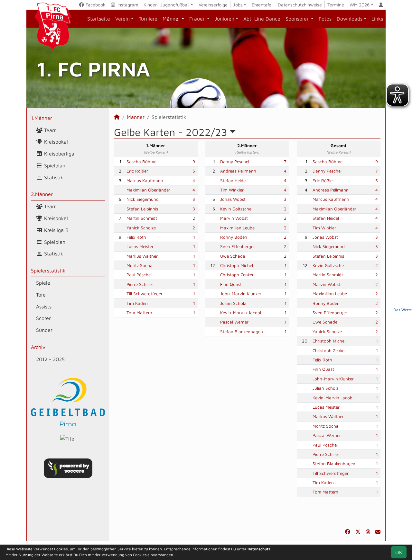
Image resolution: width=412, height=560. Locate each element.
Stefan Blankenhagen (241, 331)
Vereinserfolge (213, 4)
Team (49, 130)
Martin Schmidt (141, 218)
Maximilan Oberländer (148, 189)
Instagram (127, 4)
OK (398, 552)
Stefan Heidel (233, 180)
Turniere (148, 19)
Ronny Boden (233, 237)
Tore (41, 295)
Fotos (325, 19)
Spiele (43, 283)
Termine (335, 4)
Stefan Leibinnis (142, 208)
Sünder (44, 330)
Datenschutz (259, 549)
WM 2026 (360, 4)
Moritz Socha (139, 265)
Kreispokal (55, 142)
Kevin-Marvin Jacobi (240, 312)
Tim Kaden (137, 303)
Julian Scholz (233, 303)
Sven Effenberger (237, 246)
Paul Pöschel (139, 274)
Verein (122, 19)
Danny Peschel (234, 161)
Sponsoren (298, 19)
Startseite (98, 19)
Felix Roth (136, 237)
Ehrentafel (262, 4)
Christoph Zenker (237, 274)
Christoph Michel (236, 265)
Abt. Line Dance (261, 19)
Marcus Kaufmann (144, 180)
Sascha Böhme (141, 161)
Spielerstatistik (48, 270)
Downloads (349, 19)
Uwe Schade (232, 256)
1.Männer (41, 118)
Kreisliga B (55, 230)
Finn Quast (231, 284)
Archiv (38, 347)
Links (377, 19)
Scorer (43, 318)
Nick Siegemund (142, 199)
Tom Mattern (139, 312)
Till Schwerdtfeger (144, 293)
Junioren (224, 19)
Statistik (52, 177)
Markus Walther (142, 256)
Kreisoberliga (58, 153)
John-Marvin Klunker (240, 293)
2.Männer (42, 194)
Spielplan (53, 165)
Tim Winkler (232, 189)
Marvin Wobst (234, 218)
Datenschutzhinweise (300, 4)
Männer (171, 19)
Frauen (197, 19)
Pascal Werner (234, 321)
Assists (44, 306)
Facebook (94, 4)
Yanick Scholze (141, 227)
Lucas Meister (140, 246)
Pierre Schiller (139, 284)
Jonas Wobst (233, 199)
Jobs (238, 4)
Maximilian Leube (237, 227)
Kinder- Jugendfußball (166, 4)
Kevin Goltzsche (235, 208)
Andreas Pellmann (238, 170)
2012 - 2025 (50, 359)
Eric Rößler (137, 170)
